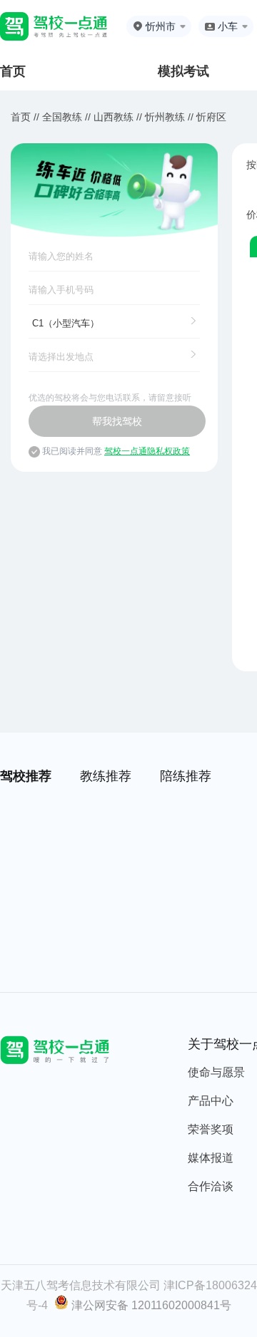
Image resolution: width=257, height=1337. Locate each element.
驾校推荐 (25, 776)
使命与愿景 (216, 1072)
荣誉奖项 (210, 1129)
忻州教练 (165, 117)
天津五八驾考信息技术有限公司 (81, 1285)
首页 (13, 71)
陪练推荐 (185, 776)
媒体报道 (210, 1158)
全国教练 (62, 117)
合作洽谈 (210, 1186)
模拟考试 (183, 71)
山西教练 (113, 117)
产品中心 (210, 1101)
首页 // (25, 117)
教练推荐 (105, 776)
